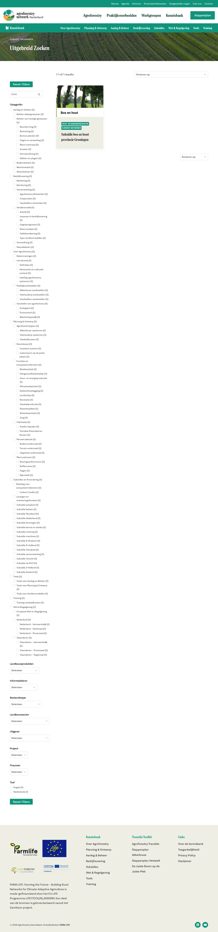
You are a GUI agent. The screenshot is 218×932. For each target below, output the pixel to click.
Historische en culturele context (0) (31, 271)
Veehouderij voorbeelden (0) (34, 294)
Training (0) (19, 598)
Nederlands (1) (20, 791)
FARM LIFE (65, 924)
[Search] (39, 94)
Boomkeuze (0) (24, 344)
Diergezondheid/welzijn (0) (33, 373)
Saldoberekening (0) (30, 233)
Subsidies (159, 28)
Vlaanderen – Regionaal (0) (33, 654)
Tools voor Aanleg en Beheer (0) (32, 581)
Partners (136, 3)
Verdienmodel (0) (25, 207)
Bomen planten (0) (29, 135)
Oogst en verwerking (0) (32, 140)
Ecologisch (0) (27, 308)
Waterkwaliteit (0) (29, 408)
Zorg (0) (24, 417)
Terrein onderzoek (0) (30, 448)
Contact (208, 3)
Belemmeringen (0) (26, 256)
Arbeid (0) (25, 211)
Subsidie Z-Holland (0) (28, 567)
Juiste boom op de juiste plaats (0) (32, 354)
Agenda (125, 3)
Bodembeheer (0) (26, 162)
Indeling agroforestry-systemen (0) (30, 279)
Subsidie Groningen (71, 128)
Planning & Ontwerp (95, 28)
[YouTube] (205, 925)
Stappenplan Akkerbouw (140, 852)
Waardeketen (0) (25, 247)
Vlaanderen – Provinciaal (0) (34, 650)
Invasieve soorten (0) (30, 348)
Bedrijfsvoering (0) (22, 176)
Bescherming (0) (28, 126)
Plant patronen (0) (26, 457)
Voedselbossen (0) (29, 339)
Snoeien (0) (25, 149)
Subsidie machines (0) (28, 536)
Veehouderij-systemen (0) (33, 334)
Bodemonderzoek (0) (30, 443)
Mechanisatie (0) (25, 167)
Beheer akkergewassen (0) (30, 114)
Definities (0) (26, 265)
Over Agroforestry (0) (24, 251)
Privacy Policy (186, 855)
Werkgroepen (151, 15)
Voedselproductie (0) (30, 404)
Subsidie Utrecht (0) (27, 558)
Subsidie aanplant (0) (27, 504)
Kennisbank (174, 15)
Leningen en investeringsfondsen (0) (28, 498)
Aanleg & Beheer (120, 28)
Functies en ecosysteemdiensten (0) (28, 363)
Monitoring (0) (24, 185)
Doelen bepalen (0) (29, 426)
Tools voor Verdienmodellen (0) (32, 593)
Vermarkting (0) (24, 242)
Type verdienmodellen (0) (33, 238)
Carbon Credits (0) (29, 492)
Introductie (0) (24, 260)
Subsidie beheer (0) (26, 509)
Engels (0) (18, 787)
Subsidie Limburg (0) (27, 531)
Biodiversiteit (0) (28, 369)
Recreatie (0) (26, 399)
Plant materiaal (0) (29, 144)
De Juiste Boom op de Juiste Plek (146, 868)
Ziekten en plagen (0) (30, 158)
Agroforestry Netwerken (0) (34, 194)
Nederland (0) (24, 619)
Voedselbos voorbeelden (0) (34, 299)
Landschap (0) (27, 395)
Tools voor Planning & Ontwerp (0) (32, 587)
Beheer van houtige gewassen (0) (32, 120)
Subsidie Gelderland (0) (28, 518)
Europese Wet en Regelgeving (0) (32, 613)
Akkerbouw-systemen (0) (33, 330)
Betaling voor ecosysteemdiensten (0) (28, 486)
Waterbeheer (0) (25, 171)
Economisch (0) (27, 312)
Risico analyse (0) (28, 229)
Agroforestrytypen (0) (28, 326)
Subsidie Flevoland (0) (28, 513)
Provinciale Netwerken (155, 3)
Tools (196, 28)
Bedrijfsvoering (141, 28)
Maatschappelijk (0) (30, 317)
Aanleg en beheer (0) (23, 109)
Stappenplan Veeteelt (146, 860)
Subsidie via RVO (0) (27, 563)
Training (207, 28)
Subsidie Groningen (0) (28, 522)
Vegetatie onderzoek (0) (32, 452)
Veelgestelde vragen (179, 3)
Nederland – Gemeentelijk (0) (34, 624)
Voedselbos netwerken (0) (33, 203)
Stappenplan (202, 15)
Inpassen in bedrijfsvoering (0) (33, 218)
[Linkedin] (198, 925)
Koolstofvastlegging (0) (31, 390)
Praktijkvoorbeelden (122, 15)
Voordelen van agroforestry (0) (32, 303)
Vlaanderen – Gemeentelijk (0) (33, 644)
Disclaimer (184, 861)
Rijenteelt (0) (26, 475)
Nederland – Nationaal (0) (33, 628)
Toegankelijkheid (188, 849)
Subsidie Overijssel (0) (28, 549)
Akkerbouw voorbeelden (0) (34, 290)
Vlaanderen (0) (24, 637)
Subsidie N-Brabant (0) (28, 540)
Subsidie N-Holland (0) (28, 545)
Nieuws (115, 3)
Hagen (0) (25, 470)
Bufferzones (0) (27, 466)
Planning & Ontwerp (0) (25, 321)
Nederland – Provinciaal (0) (33, 633)
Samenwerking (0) (26, 189)
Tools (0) (17, 576)
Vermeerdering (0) (29, 153)
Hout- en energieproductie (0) (33, 380)
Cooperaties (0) (28, 198)
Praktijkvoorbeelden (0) (28, 285)
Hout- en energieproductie (75, 123)
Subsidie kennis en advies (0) (31, 527)
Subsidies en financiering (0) (27, 479)
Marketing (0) (23, 180)
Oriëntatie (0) (23, 422)
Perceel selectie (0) (26, 439)
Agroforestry (92, 15)
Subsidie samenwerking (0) (30, 554)
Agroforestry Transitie (145, 844)
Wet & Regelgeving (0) (24, 607)
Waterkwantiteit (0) (30, 413)
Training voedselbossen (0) (30, 602)
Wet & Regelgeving (179, 28)
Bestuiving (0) (27, 131)
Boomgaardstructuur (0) (32, 461)
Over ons (197, 3)
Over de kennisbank (190, 844)
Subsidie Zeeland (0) (27, 572)
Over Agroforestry (70, 28)
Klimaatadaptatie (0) (30, 386)
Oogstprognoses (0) (30, 224)
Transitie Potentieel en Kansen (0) (30, 433)
